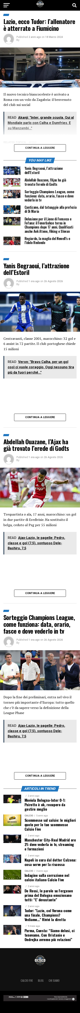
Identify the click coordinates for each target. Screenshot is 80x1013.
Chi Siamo (54, 981)
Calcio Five (27, 981)
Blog (41, 981)
